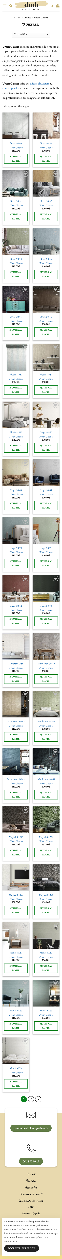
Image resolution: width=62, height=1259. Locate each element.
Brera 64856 (46, 316)
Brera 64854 (46, 259)
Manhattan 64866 (46, 779)
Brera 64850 (46, 143)
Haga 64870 (16, 548)
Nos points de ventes (31, 1201)
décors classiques (39, 83)
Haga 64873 (46, 605)
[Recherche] (10, 5)
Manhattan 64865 (15, 779)
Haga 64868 (16, 490)
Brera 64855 (16, 316)
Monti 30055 (46, 1010)
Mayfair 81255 (16, 894)
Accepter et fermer (22, 1248)
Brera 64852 (46, 201)
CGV (31, 1207)
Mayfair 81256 (46, 894)
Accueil (17, 17)
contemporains (10, 88)
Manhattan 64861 (15, 663)
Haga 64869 (46, 490)
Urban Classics (16, 147)
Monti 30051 (16, 952)
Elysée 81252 (16, 432)
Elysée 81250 (16, 374)
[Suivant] (38, 1099)
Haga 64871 (46, 548)
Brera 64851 (16, 201)
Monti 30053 (16, 1010)
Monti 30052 (46, 952)
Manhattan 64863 (15, 721)
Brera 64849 (16, 143)
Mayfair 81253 (16, 837)
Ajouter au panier (16, 158)
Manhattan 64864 (46, 721)
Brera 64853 (16, 259)
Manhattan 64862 (46, 663)
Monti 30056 (16, 1068)
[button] (4, 5)
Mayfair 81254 (46, 837)
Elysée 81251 (46, 374)
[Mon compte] (52, 5)
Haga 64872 (16, 605)
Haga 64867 (46, 432)
